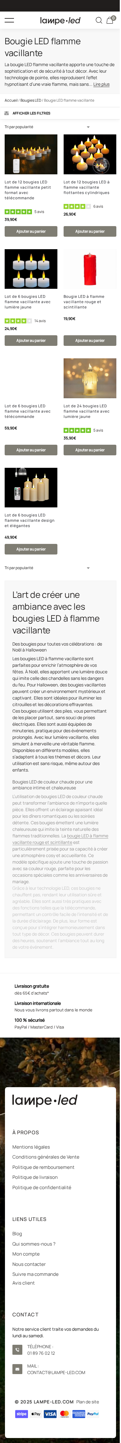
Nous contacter (29, 1264)
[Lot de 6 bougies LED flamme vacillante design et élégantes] (31, 488)
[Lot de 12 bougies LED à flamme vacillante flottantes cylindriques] (90, 154)
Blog (17, 1233)
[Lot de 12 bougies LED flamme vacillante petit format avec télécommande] (31, 154)
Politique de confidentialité (41, 1187)
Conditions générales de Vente (45, 1157)
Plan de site (87, 1402)
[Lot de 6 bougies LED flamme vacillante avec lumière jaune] (31, 269)
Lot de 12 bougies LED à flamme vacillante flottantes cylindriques (87, 187)
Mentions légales (31, 1147)
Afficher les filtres (32, 113)
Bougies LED (30, 100)
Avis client (23, 1283)
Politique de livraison (35, 1177)
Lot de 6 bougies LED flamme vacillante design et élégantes (30, 520)
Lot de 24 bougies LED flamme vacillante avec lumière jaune (87, 411)
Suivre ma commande (35, 1274)
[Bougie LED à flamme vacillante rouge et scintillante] (90, 269)
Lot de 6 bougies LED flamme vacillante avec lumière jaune (28, 302)
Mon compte (26, 1254)
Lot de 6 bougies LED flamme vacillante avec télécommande (28, 411)
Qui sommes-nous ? (34, 1244)
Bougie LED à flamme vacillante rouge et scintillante (84, 302)
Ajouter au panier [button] (31, 231)
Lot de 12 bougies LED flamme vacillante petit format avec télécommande (28, 190)
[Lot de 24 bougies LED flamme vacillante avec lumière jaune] (90, 378)
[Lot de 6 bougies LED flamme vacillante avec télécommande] (31, 378)
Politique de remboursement (43, 1167)
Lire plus (101, 84)
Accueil (11, 100)
